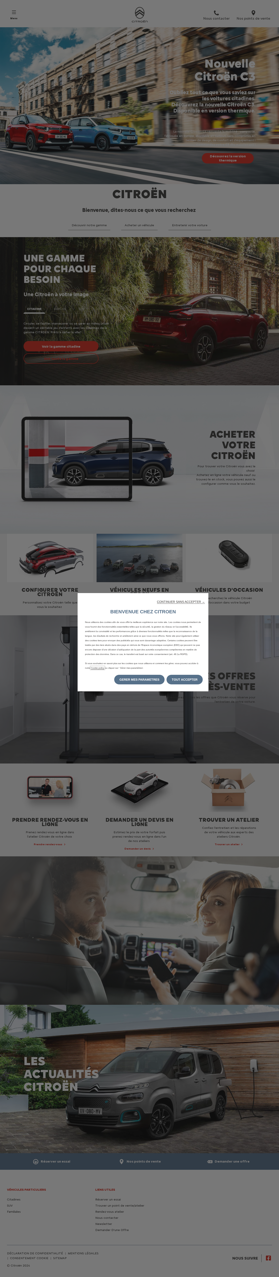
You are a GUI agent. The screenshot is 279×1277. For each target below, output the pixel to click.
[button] (181, 602)
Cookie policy (97, 668)
